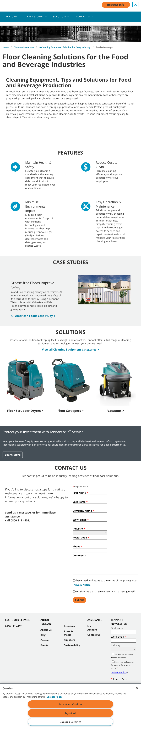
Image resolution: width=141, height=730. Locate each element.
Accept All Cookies (70, 704)
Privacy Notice (81, 584)
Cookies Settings (70, 721)
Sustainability (72, 645)
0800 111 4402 (13, 626)
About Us (46, 629)
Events (44, 645)
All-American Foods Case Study (32, 316)
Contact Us (93, 634)
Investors (69, 626)
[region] (70, 706)
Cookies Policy (54, 696)
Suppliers (69, 640)
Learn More (12, 455)
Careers (44, 640)
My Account (92, 628)
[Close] (137, 688)
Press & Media (68, 633)
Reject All (70, 713)
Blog (43, 635)
